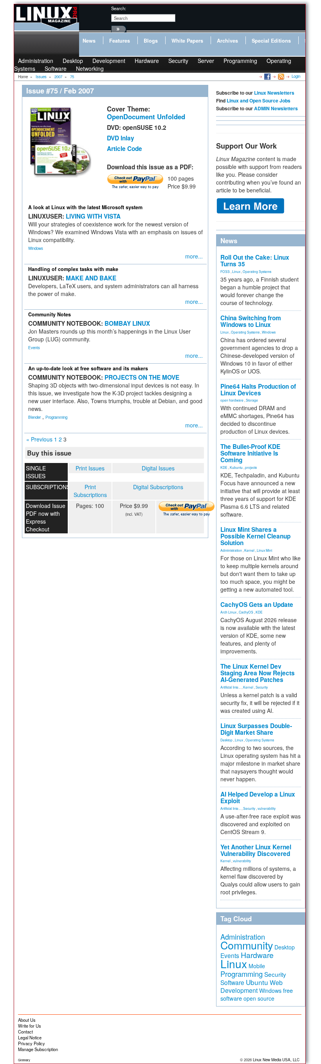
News (89, 40)
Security (178, 61)
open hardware (231, 400)
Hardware (147, 61)
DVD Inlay (120, 138)
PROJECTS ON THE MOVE (142, 377)
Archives (227, 40)
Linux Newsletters (274, 92)
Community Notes (49, 314)
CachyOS (246, 612)
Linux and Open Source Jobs (258, 100)
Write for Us (29, 1026)
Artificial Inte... (230, 687)
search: (118, 8)
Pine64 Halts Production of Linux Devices (258, 389)
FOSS (225, 271)
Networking (90, 68)
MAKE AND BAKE (91, 278)
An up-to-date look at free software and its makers (88, 368)
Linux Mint (264, 550)
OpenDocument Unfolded (146, 116)
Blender (34, 417)
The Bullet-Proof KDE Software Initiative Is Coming (250, 453)
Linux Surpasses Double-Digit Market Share (256, 729)
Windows (35, 248)
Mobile (257, 966)
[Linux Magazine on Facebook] (267, 76)
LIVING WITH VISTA (93, 216)
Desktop (226, 739)
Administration (231, 550)
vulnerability (267, 808)
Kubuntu (236, 467)
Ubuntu (257, 982)
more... (194, 256)
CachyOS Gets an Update (256, 604)
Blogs (151, 40)
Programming (240, 61)
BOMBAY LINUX (127, 323)
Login (296, 76)
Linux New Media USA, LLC (276, 1059)
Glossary (24, 1060)
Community (246, 945)
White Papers (187, 40)
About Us (27, 1020)
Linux (236, 271)
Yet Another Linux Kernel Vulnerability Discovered (255, 850)
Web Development (251, 986)
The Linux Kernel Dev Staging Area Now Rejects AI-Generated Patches (257, 673)
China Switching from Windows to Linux (250, 321)
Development (108, 61)
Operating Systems (257, 271)
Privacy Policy (31, 1043)
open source (258, 998)
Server (206, 61)
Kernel (249, 550)
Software (56, 68)
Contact (25, 1031)
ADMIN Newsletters (276, 108)
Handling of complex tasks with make (73, 269)
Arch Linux (228, 612)
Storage (252, 400)
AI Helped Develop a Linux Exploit (257, 797)
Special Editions (271, 40)
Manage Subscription (38, 1049)
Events (34, 347)
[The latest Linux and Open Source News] (280, 76)
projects (251, 467)
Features (119, 40)
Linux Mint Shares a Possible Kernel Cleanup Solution (255, 536)
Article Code (124, 148)
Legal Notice (29, 1037)
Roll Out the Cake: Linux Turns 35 (254, 260)
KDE (223, 467)
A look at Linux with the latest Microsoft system (85, 207)
